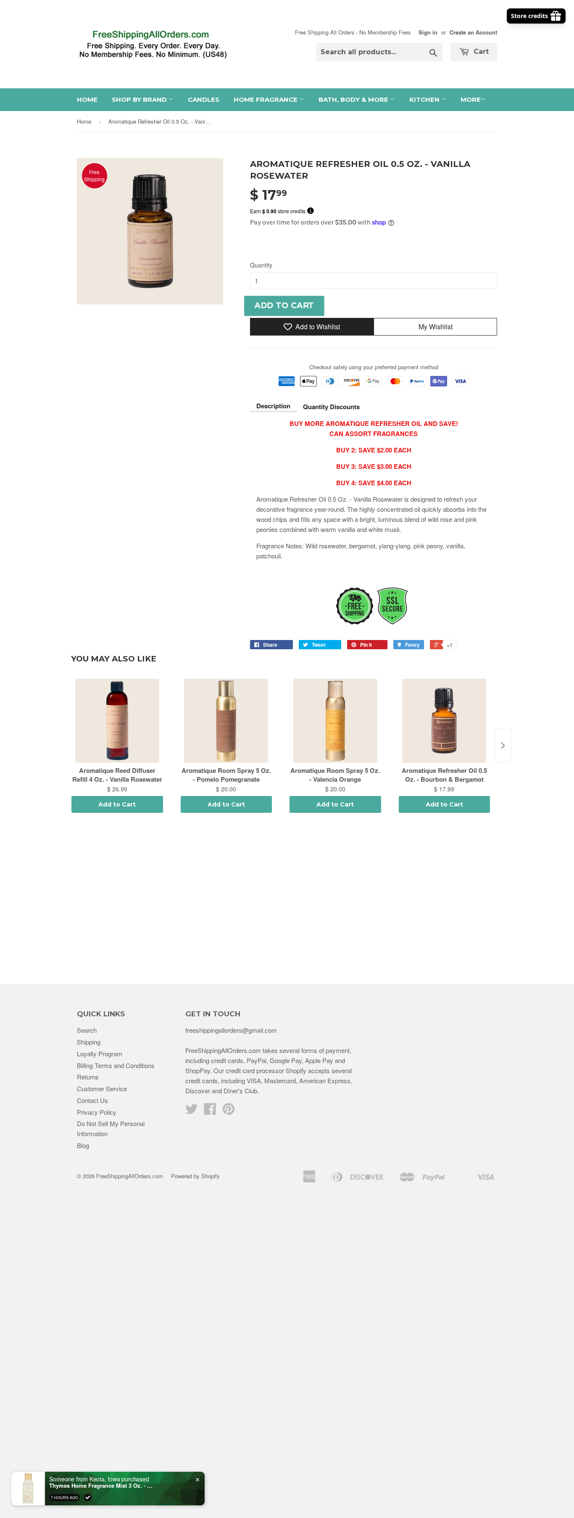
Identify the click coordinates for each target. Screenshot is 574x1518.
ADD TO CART (284, 305)
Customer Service (102, 1088)
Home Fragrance (266, 99)
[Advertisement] (287, 900)
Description (273, 405)
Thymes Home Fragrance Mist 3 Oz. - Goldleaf (101, 1485)
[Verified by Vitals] (88, 1497)
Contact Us (92, 1100)
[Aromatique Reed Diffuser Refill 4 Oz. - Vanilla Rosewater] (117, 721)
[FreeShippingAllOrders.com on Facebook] (210, 1111)
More (471, 99)
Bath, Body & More (354, 99)
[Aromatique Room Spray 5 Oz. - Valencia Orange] (335, 721)
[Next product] (503, 745)
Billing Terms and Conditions (116, 1065)
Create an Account (473, 32)
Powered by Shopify (195, 1176)
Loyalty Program (99, 1053)
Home (87, 99)
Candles (203, 99)
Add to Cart (117, 804)
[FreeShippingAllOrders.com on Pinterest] (228, 1111)
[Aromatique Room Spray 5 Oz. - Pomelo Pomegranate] (226, 721)
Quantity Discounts (331, 406)
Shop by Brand (140, 99)
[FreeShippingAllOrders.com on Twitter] (191, 1111)
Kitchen (425, 99)
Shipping (88, 1041)
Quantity (261, 265)
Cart (480, 52)
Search (87, 1030)
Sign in (428, 32)
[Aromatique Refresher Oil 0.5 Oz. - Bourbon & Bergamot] (444, 721)
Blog (83, 1145)
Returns (88, 1076)
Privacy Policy (96, 1112)
